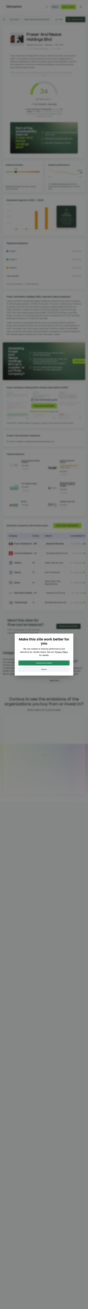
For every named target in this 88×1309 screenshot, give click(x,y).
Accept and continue (44, 663)
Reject (44, 669)
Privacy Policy (61, 652)
